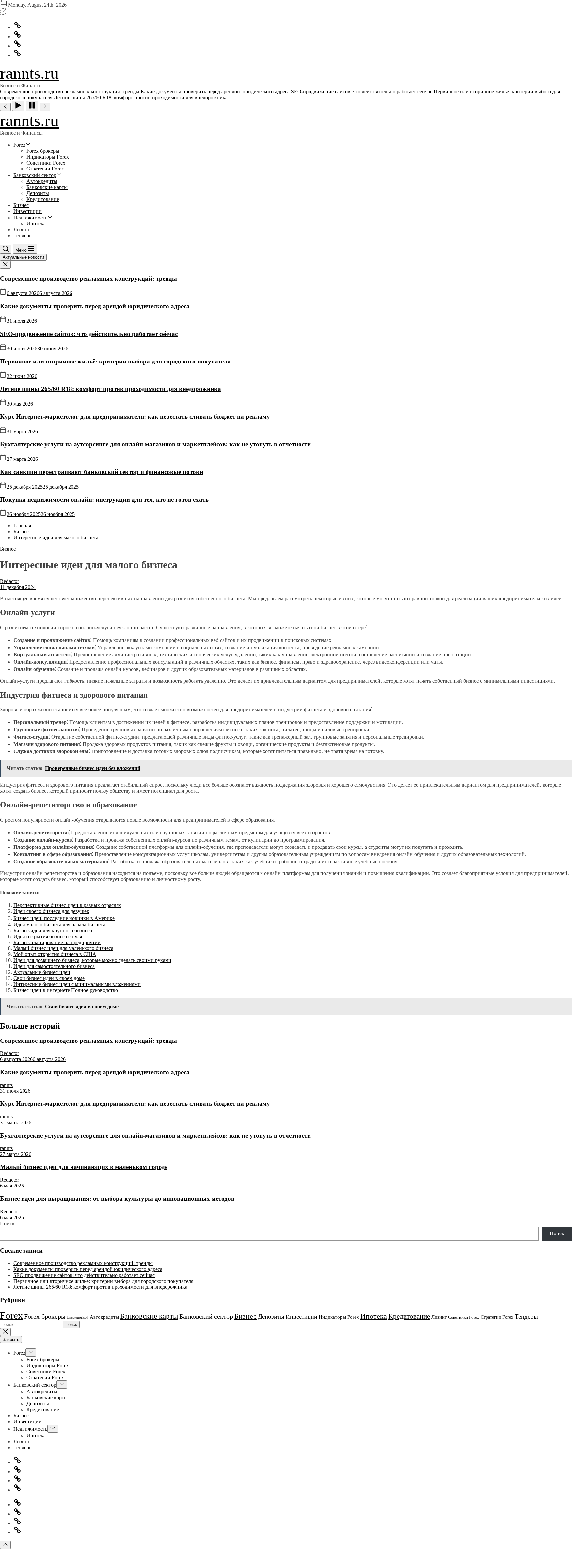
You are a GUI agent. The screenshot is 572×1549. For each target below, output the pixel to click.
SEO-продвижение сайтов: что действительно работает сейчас (89, 333)
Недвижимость (30, 217)
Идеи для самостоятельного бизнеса (54, 966)
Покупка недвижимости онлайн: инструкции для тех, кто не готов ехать (104, 499)
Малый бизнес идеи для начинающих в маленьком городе (83, 1166)
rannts (6, 1085)
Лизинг (21, 229)
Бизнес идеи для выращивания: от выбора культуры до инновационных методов (117, 1198)
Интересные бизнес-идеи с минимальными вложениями (77, 984)
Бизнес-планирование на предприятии (57, 942)
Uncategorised (77, 1317)
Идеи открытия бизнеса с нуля (47, 936)
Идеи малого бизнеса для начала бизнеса (59, 924)
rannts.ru (29, 73)
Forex (19, 145)
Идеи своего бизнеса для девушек (51, 911)
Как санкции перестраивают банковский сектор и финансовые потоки (101, 471)
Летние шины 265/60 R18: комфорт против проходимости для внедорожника (110, 388)
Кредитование (42, 199)
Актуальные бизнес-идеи (41, 972)
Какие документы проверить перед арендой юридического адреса (95, 306)
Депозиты (37, 193)
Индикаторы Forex (47, 157)
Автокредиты (41, 181)
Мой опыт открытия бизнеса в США (54, 954)
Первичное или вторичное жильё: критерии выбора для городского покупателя (115, 361)
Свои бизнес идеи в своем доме (49, 978)
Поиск (7, 1223)
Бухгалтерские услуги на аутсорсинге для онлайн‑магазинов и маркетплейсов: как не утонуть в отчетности (155, 444)
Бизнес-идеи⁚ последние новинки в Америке (64, 918)
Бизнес (21, 205)
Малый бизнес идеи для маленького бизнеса (63, 948)
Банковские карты (47, 187)
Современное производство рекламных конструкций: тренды (88, 278)
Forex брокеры (42, 151)
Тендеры (23, 235)
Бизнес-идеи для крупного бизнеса (52, 930)
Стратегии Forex (45, 168)
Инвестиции (27, 211)
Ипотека (36, 223)
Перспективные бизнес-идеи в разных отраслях (67, 905)
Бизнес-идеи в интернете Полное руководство (65, 990)
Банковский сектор (34, 175)
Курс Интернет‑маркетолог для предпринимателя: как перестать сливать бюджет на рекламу (135, 416)
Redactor (9, 581)
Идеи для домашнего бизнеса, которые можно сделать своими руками (92, 960)
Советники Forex (45, 163)
